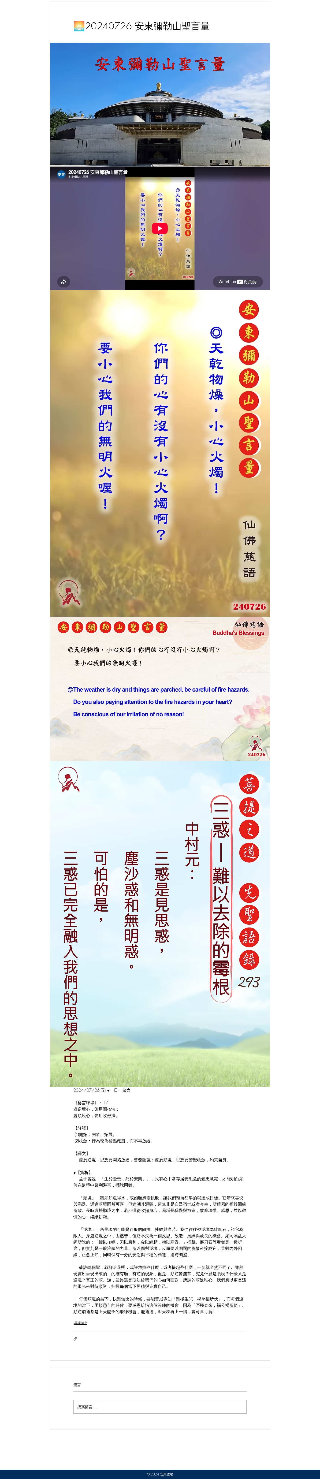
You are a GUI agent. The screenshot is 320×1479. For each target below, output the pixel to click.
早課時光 (80, 1323)
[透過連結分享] (75, 1339)
